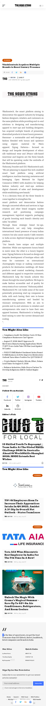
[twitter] (42, 380)
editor (13, 77)
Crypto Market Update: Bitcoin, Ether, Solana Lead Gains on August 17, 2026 (22, 362)
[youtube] (38, 398)
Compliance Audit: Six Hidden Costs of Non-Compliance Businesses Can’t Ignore (22, 336)
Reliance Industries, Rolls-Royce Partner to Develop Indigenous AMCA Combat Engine (22, 368)
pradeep (11, 379)
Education (37, 419)
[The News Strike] (23, 6)
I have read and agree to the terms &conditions (18, 688)
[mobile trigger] (4, 6)
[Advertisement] (23, 32)
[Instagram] (28, 398)
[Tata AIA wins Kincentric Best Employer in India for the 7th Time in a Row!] (23, 536)
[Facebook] (40, 380)
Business (7, 60)
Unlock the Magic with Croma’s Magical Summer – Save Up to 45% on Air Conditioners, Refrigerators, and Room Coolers (22, 603)
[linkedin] (7, 407)
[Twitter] (18, 398)
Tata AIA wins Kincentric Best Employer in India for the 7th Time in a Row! (21, 555)
